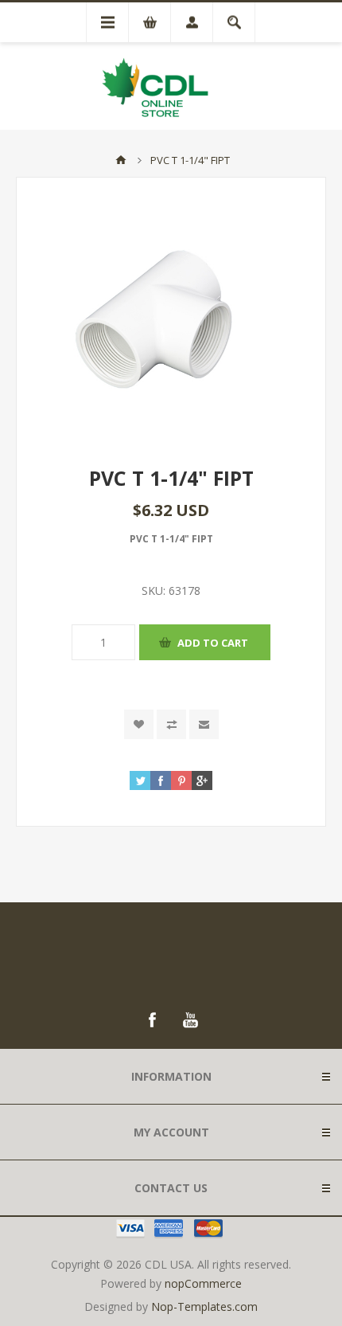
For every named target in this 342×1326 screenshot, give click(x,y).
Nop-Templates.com (204, 1306)
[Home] (121, 160)
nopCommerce (203, 1283)
